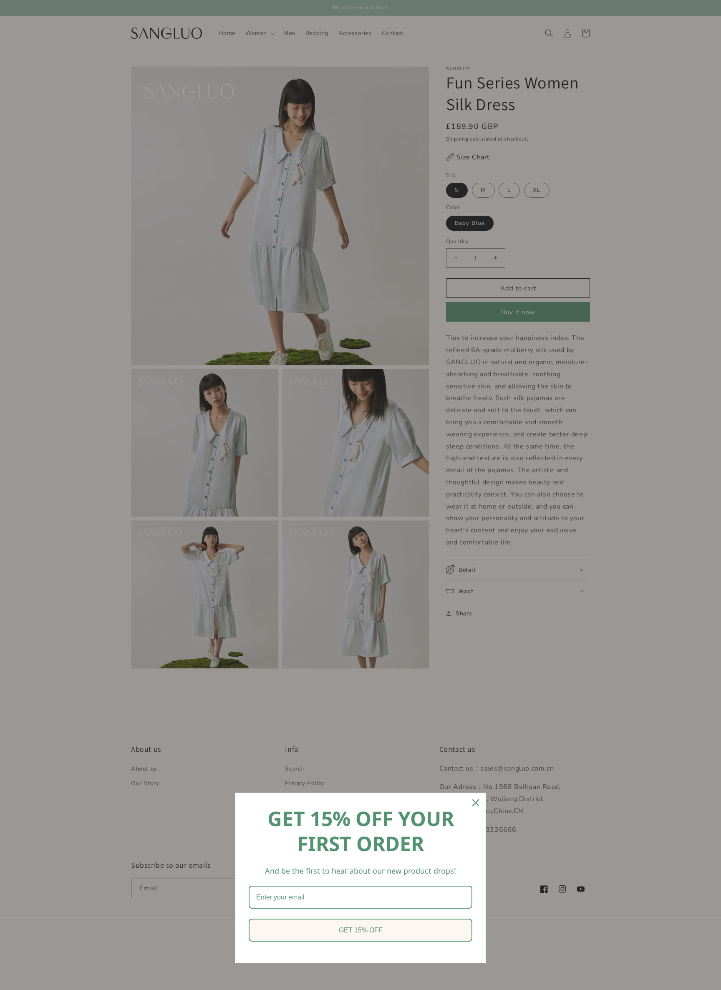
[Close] (476, 803)
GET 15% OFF (361, 930)
